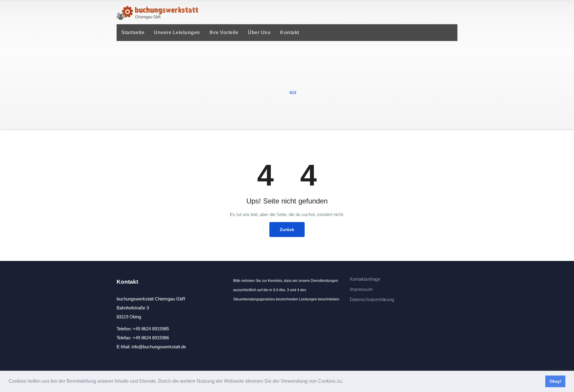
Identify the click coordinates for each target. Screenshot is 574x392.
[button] (345, 382)
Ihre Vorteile (224, 32)
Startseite (132, 32)
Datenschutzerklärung (372, 299)
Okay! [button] (555, 381)
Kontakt (289, 32)
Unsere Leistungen (177, 32)
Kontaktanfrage (365, 279)
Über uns (259, 32)
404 (292, 92)
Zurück (287, 229)
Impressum (361, 289)
